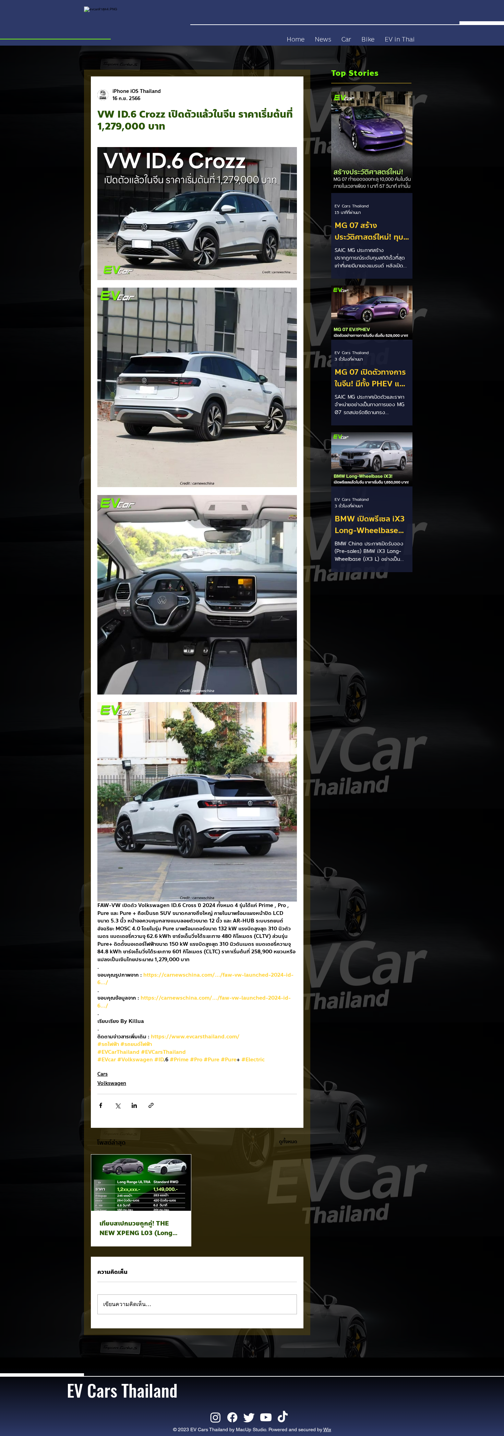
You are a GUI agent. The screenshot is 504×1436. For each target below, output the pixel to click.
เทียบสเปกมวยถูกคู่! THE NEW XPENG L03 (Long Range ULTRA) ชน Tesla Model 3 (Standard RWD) (138, 1228)
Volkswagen (111, 1083)
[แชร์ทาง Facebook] (100, 1105)
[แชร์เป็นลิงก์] (151, 1105)
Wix (327, 1429)
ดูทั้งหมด (288, 1141)
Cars (102, 1074)
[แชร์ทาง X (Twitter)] (117, 1105)
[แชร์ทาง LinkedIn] (134, 1105)
